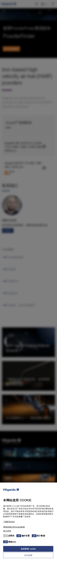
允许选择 (28, 555)
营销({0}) (12, 542)
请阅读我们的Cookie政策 (14, 527)
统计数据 (41, 535)
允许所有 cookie (28, 549)
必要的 (11, 535)
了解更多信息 (9, 522)
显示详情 (7, 531)
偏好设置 (25, 535)
